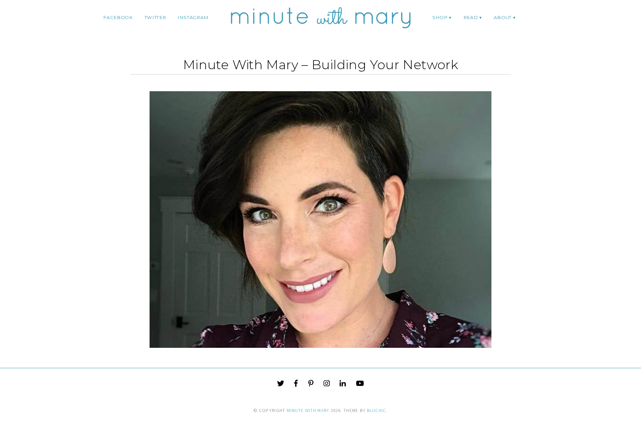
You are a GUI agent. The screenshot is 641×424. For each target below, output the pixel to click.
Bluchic (376, 410)
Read (470, 17)
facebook (118, 17)
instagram (193, 17)
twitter (155, 17)
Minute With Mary (308, 410)
